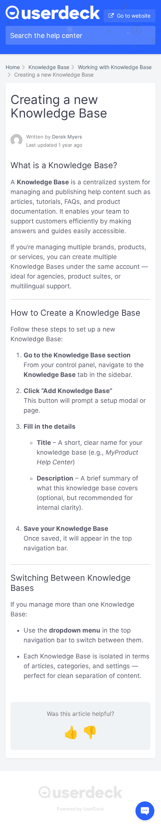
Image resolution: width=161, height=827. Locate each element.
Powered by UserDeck (80, 809)
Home (13, 67)
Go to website (133, 15)
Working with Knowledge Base (115, 67)
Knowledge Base (48, 67)
